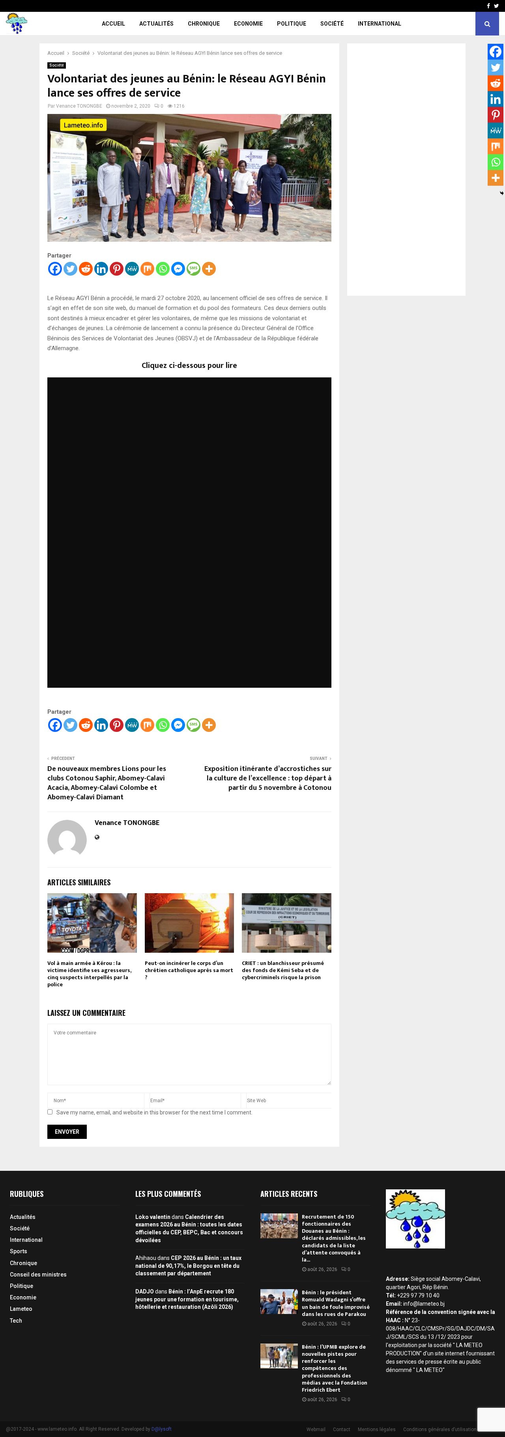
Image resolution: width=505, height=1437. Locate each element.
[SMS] (193, 269)
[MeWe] (132, 269)
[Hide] (502, 193)
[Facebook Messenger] (178, 269)
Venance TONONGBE (79, 106)
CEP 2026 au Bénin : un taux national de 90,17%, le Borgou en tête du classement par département (188, 1266)
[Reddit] (86, 269)
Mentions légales (377, 1429)
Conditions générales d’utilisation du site (448, 1429)
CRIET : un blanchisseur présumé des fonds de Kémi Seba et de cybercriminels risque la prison (283, 970)
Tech (16, 1321)
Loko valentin (152, 1217)
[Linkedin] (101, 269)
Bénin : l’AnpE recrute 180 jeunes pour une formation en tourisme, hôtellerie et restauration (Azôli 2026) (187, 1299)
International (379, 24)
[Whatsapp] (163, 269)
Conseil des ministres (38, 1274)
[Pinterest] (116, 269)
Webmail (316, 1429)
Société (332, 24)
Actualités (156, 24)
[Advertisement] (406, 169)
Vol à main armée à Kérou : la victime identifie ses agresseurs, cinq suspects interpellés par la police (89, 974)
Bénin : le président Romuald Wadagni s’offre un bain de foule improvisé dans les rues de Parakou (336, 1303)
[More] (209, 269)
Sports (18, 1251)
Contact (341, 1429)
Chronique (204, 24)
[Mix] (147, 269)
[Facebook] (55, 269)
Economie (248, 24)
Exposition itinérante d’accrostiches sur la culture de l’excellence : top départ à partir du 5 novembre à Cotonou (267, 778)
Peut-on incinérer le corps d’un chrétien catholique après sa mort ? (189, 970)
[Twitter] (70, 269)
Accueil (113, 24)
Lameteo (21, 1309)
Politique (291, 24)
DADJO (144, 1291)
